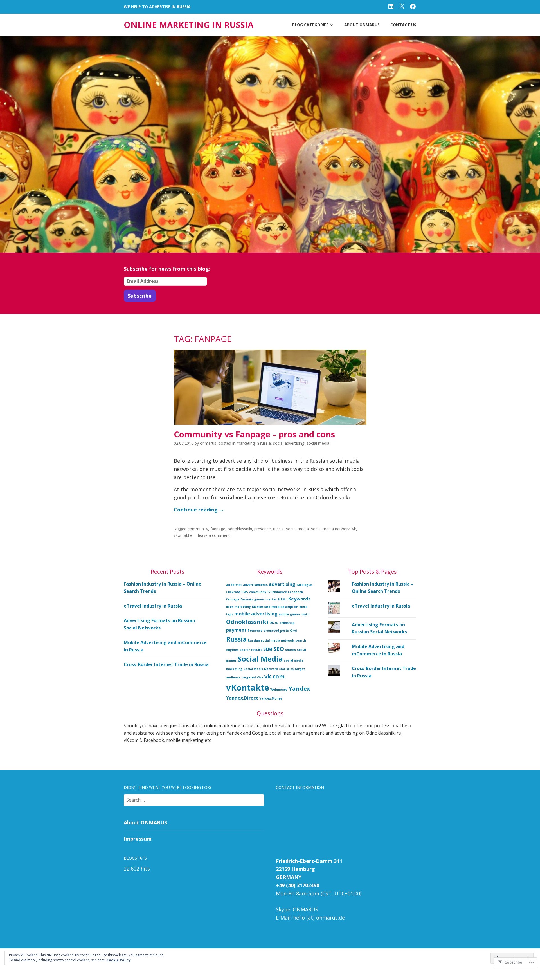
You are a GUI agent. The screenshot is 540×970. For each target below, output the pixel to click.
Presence (262, 528)
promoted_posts (276, 631)
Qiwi (293, 631)
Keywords (299, 599)
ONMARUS (208, 443)
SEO (278, 649)
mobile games (289, 614)
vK (354, 528)
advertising (282, 584)
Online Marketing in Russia (188, 24)
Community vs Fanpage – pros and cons (254, 434)
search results (251, 650)
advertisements (255, 585)
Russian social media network (271, 640)
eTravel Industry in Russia (153, 606)
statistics (286, 669)
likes (229, 607)
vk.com (274, 676)
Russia (278, 528)
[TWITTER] (402, 6)
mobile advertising (256, 614)
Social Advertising (288, 443)
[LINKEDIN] (391, 6)
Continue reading (199, 509)
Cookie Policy (118, 960)
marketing (243, 607)
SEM (267, 649)
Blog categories (310, 24)
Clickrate (233, 592)
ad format (234, 585)
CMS (244, 592)
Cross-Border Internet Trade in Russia (166, 664)
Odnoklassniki (240, 528)
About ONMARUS (362, 24)
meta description (284, 607)
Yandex (299, 688)
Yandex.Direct (242, 698)
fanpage (217, 528)
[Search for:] (194, 799)
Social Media (318, 443)
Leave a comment (214, 535)
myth (305, 614)
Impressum (138, 838)
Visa (260, 677)
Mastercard (261, 607)
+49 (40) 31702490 (297, 885)
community (198, 528)
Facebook (295, 592)
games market (265, 599)
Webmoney (278, 689)
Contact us (403, 24)
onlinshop (286, 623)
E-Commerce (277, 592)
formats (246, 599)
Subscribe (140, 295)
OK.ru (273, 623)
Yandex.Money (270, 698)
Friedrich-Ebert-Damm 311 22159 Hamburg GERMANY (309, 869)
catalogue (304, 585)
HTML (282, 599)
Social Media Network (330, 528)
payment (236, 630)
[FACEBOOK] (413, 6)
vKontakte (183, 535)
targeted (249, 677)
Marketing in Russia (254, 443)
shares (290, 650)
